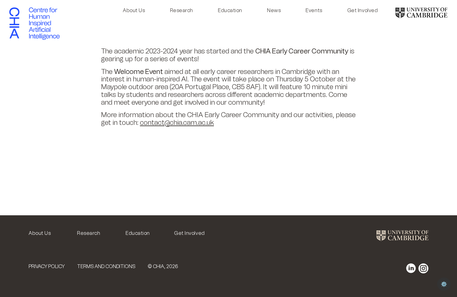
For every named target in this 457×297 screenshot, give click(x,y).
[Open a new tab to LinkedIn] (411, 268)
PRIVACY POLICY (47, 266)
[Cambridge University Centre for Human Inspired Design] (14, 23)
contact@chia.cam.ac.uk (177, 122)
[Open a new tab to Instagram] (423, 268)
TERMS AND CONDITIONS (106, 266)
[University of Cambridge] (421, 17)
